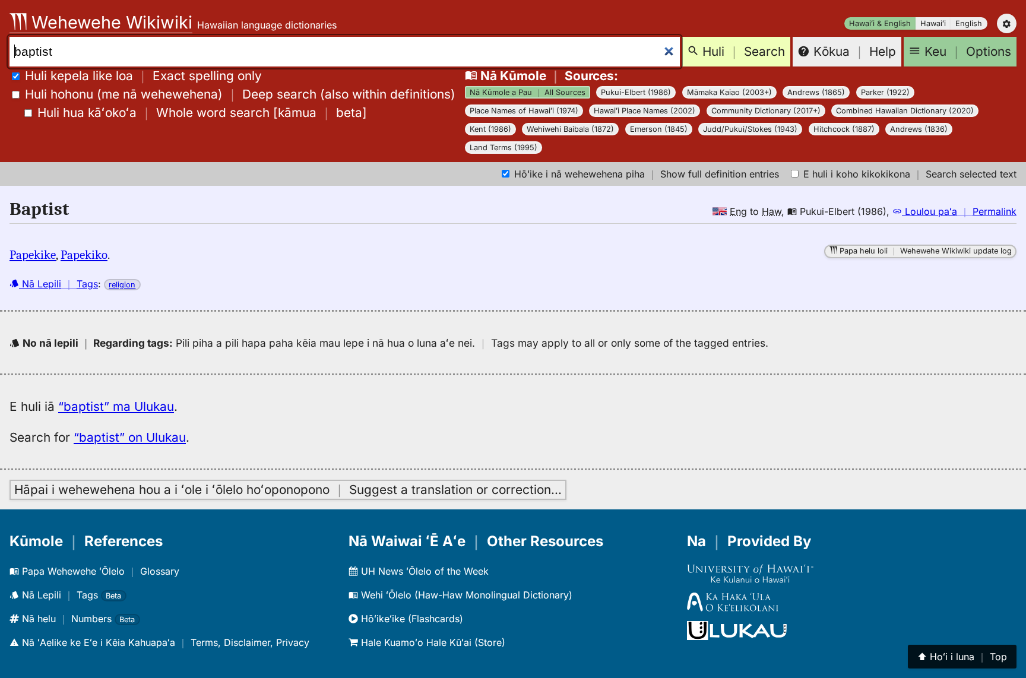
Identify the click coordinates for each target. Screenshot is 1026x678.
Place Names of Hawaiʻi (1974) (524, 110)
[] (202, 112)
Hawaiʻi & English (880, 23)
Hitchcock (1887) (844, 129)
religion (122, 284)
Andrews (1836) (919, 129)
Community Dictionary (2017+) (766, 110)
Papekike (33, 255)
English (968, 23)
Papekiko (84, 255)
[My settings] (1006, 23)
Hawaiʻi (933, 23)
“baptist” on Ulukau (130, 437)
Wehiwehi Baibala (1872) (570, 129)
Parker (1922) (885, 92)
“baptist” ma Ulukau (116, 406)
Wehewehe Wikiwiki (109, 22)
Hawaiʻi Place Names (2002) (644, 110)
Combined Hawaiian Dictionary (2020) (905, 110)
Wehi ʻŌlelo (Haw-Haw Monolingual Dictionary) (465, 595)
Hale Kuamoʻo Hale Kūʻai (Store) (431, 642)
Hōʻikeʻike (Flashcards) (410, 619)
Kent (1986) (490, 129)
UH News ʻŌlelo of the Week (423, 571)
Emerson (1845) (659, 129)
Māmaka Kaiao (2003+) (729, 92)
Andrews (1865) (816, 92)
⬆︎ (962, 657)
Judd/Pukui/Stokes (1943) (750, 129)
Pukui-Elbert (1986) (636, 92)
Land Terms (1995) (503, 147)
